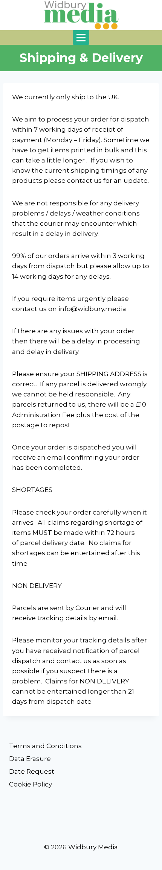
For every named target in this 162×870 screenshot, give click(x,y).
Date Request (31, 771)
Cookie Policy (30, 784)
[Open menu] (81, 37)
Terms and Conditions (45, 746)
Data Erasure (30, 758)
